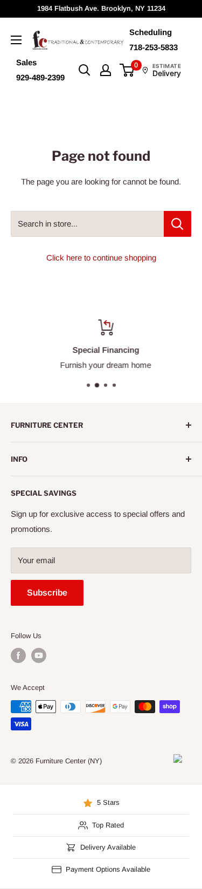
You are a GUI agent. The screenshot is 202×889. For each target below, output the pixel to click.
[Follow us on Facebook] (18, 655)
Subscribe (47, 592)
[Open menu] (16, 40)
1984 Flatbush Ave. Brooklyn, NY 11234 (101, 8)
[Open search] (84, 70)
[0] (127, 70)
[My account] (105, 70)
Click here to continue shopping (101, 257)
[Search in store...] (177, 224)
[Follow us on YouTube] (38, 655)
